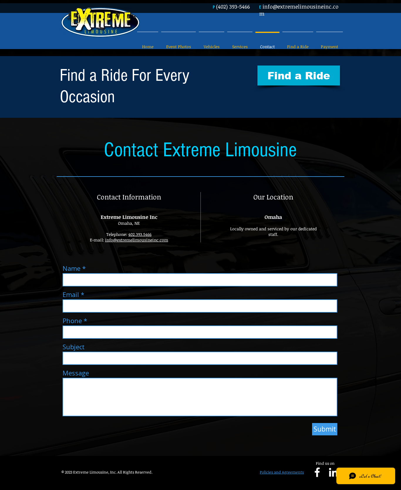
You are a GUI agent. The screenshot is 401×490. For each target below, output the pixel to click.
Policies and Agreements (282, 472)
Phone (72, 321)
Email (71, 294)
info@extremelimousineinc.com (136, 240)
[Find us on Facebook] (317, 472)
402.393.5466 (139, 234)
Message (76, 373)
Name (71, 268)
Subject (74, 347)
